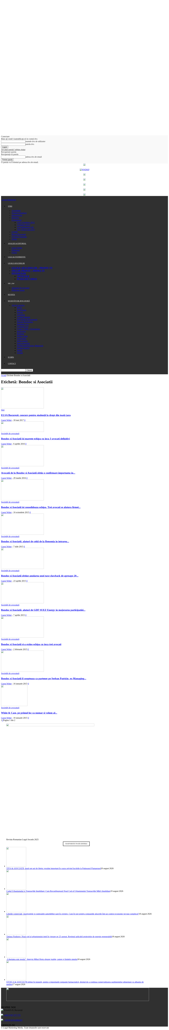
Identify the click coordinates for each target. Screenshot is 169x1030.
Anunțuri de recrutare (20, 288)
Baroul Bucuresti (19, 234)
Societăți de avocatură (10, 433)
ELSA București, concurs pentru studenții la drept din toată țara (36, 415)
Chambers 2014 (23, 225)
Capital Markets (23, 317)
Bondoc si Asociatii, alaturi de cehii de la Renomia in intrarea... (35, 541)
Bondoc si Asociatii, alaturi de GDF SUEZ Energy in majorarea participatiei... (43, 610)
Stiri (2, 410)
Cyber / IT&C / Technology (28, 329)
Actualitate (16, 210)
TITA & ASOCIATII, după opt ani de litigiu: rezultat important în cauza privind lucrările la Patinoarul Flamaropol (53, 868)
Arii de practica (18, 305)
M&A (19, 308)
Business (15, 218)
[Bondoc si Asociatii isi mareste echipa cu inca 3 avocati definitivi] (22, 431)
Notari (14, 239)
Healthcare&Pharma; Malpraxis (30, 346)
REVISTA (11, 295)
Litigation (21, 315)
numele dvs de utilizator (35, 141)
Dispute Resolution (25, 322)
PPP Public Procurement (27, 319)
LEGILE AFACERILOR (16, 263)
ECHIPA (11, 357)
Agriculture (21, 338)
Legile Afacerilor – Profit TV (32, 268)
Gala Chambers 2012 (26, 222)
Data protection (23, 343)
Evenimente (17, 220)
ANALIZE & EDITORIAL (17, 243)
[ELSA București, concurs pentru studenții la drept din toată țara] (22, 408)
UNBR (15, 232)
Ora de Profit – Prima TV (28, 270)
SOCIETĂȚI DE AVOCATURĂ (19, 301)
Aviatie (20, 353)
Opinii (14, 252)
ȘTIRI (10, 206)
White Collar (22, 336)
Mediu (19, 350)
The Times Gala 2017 (26, 229)
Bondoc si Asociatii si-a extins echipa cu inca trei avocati (31, 644)
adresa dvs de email (33, 157)
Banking (20, 334)
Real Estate (21, 310)
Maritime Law (23, 324)
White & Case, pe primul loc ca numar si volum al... (29, 712)
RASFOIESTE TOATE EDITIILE (76, 844)
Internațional (17, 215)
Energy (20, 312)
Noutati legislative (19, 213)
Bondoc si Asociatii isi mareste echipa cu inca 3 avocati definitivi (35, 438)
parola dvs (29, 144)
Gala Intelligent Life (25, 227)
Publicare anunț (18, 290)
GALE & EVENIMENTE (16, 257)
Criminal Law (23, 327)
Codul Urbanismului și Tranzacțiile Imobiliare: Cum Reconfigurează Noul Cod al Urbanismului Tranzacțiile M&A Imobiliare (58, 891)
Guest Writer (17, 248)
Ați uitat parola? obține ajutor (13, 149)
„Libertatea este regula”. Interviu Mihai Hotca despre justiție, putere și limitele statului (41, 959)
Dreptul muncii (23, 348)
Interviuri (19, 273)
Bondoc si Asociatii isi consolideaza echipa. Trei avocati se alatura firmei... (41, 507)
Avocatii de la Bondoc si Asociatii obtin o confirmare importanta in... (38, 472)
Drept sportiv (22, 341)
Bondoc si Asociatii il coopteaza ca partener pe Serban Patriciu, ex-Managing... (43, 678)
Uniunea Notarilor (19, 237)
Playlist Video (27, 279)
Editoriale (16, 250)
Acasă (3, 375)
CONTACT (12, 364)
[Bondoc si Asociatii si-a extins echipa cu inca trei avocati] (22, 637)
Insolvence (21, 331)
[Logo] (1, 200)
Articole (23, 276)
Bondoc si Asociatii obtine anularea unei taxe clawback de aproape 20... (39, 575)
